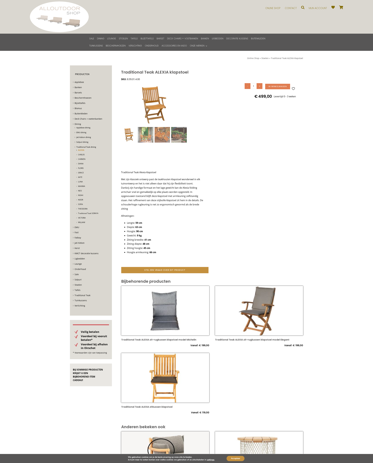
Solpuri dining (82, 142)
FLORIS (81, 168)
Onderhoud (80, 269)
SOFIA (80, 204)
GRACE (81, 173)
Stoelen (265, 58)
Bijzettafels (80, 103)
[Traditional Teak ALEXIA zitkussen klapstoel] (165, 355)
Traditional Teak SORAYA (88, 213)
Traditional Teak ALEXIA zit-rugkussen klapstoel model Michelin (158, 339)
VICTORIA (82, 218)
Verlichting (80, 305)
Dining (78, 124)
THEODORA (83, 209)
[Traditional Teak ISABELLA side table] (259, 433)
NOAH (80, 195)
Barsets (78, 92)
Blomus (78, 108)
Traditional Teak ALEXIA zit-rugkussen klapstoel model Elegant (252, 339)
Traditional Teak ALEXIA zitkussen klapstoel (147, 407)
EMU (77, 227)
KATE (80, 177)
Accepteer (235, 458)
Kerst (77, 248)
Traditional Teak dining (86, 147)
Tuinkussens (81, 300)
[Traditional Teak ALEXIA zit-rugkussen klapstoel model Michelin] (165, 288)
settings (210, 459)
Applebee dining (83, 127)
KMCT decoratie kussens (86, 253)
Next (185, 104)
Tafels (77, 290)
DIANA (80, 164)
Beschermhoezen (83, 97)
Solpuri (78, 279)
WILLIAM (81, 222)
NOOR (80, 200)
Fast (77, 232)
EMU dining (81, 132)
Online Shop (253, 58)
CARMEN (81, 159)
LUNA (80, 182)
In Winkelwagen (278, 86)
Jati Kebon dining (83, 137)
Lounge (78, 263)
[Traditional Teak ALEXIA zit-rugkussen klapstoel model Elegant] (259, 288)
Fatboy (78, 237)
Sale (77, 274)
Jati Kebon (80, 242)
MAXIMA (81, 186)
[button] (302, 7)
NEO (80, 191)
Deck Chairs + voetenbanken (88, 118)
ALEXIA (81, 150)
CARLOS (81, 155)
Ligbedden (80, 258)
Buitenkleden (81, 113)
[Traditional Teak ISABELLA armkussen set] (165, 433)
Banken (78, 87)
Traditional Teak (82, 295)
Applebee (79, 82)
